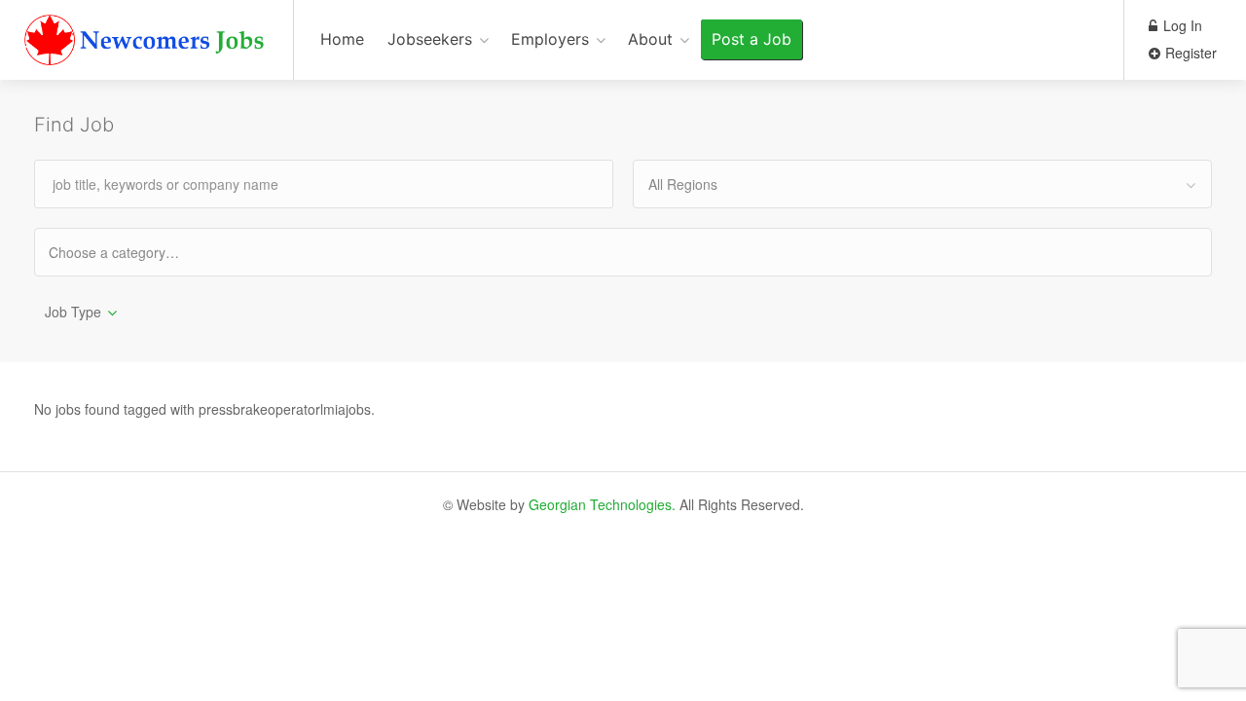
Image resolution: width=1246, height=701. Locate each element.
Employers (550, 39)
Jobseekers (429, 39)
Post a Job (751, 39)
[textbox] (131, 252)
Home (342, 39)
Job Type (73, 311)
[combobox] (922, 184)
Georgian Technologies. (602, 504)
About (650, 39)
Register (1189, 52)
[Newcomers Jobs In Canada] (146, 44)
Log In (1180, 25)
